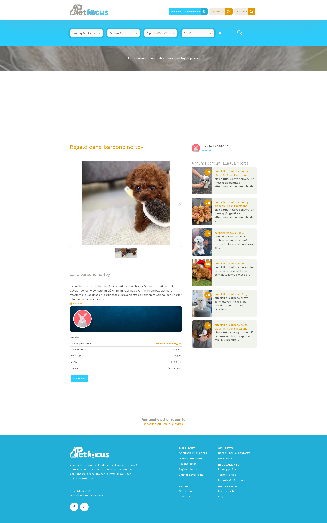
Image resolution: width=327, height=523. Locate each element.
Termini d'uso (227, 474)
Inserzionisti (226, 491)
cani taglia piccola (187, 58)
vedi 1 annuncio (173, 423)
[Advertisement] (163, 106)
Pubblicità (187, 448)
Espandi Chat (187, 463)
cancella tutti (152, 423)
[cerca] (240, 33)
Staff (183, 486)
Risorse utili (228, 486)
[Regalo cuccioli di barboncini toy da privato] (202, 303)
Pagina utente (188, 469)
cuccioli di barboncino (229, 263)
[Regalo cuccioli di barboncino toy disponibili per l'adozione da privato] (202, 180)
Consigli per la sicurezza (234, 452)
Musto (206, 150)
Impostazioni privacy (231, 480)
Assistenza (225, 458)
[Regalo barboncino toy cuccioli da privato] (202, 242)
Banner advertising (191, 474)
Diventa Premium (190, 458)
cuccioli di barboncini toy (231, 294)
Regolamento (229, 464)
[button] (179, 204)
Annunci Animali (150, 58)
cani (168, 58)
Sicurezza (226, 448)
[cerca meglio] (220, 33)
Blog (221, 496)
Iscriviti (218, 11)
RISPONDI (79, 378)
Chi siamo (185, 491)
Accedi (242, 11)
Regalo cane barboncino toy (106, 147)
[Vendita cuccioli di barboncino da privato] (202, 272)
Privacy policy (227, 469)
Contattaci (185, 496)
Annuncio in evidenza (193, 452)
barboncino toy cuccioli (230, 232)
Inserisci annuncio (185, 11)
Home (131, 58)
